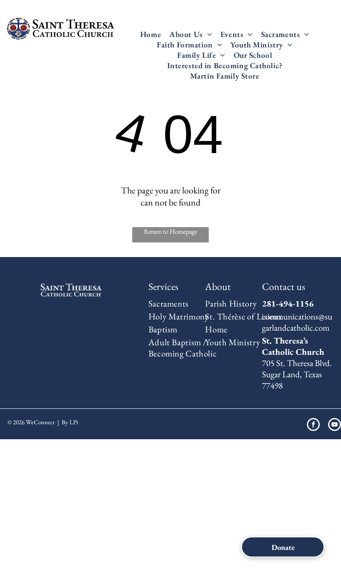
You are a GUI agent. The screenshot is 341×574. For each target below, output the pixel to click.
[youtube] (334, 425)
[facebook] (313, 425)
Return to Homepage (170, 231)
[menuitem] (150, 34)
